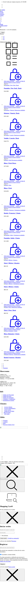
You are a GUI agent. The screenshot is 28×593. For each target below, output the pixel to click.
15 (3, 38)
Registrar (14, 541)
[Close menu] (12, 472)
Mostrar (2, 34)
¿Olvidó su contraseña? (13, 538)
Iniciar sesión (4, 538)
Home (1, 24)
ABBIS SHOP (3, 25)
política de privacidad (5, 561)
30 (3, 39)
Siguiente (5, 368)
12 (3, 36)
